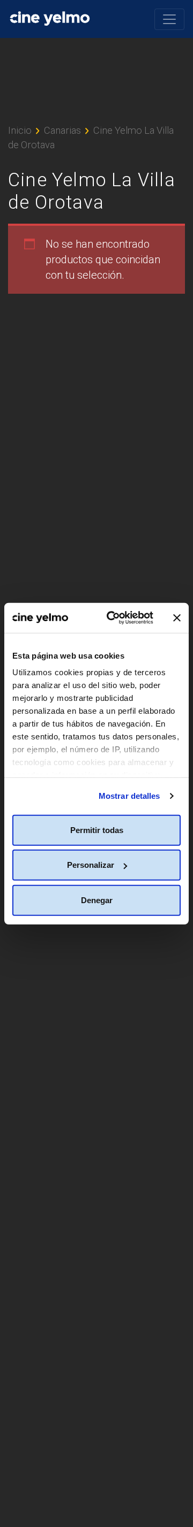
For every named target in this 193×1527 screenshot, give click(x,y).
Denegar (97, 899)
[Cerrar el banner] (177, 618)
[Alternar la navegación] (169, 19)
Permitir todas (96, 829)
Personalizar (90, 864)
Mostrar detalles (129, 795)
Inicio (20, 130)
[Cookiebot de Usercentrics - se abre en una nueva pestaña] (113, 618)
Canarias (62, 130)
